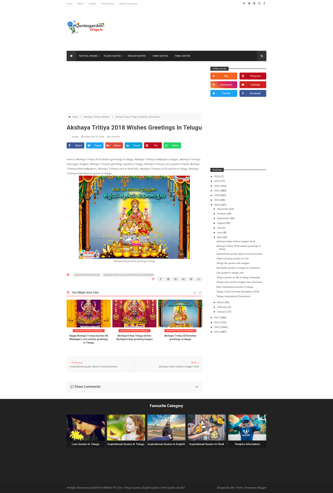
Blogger (262, 487)
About (81, 3)
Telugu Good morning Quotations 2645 (237, 291)
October (222, 213)
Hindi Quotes (160, 56)
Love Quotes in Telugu (85, 444)
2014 (217, 331)
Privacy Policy (107, 3)
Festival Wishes (88, 56)
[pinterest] (254, 3)
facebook (255, 93)
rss (226, 76)
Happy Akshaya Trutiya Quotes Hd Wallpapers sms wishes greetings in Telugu (88, 339)
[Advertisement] (134, 89)
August (221, 223)
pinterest (255, 76)
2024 (217, 176)
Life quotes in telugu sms (230, 272)
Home (70, 3)
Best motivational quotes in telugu (234, 286)
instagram (226, 85)
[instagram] (259, 3)
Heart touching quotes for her (232, 258)
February (222, 307)
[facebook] (264, 3)
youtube (255, 85)
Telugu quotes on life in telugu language (238, 277)
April (220, 237)
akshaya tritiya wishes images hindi (235, 241)
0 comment (114, 136)
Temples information (247, 444)
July (219, 227)
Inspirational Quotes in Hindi (206, 444)
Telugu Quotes (112, 56)
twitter (226, 93)
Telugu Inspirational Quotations (233, 296)
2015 (217, 327)
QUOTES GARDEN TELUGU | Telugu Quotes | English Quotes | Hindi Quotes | (134, 487)
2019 (217, 200)
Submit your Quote (128, 3)
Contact (92, 3)
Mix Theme (237, 487)
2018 (217, 204)
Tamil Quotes (182, 56)
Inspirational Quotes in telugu (126, 444)
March (221, 302)
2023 (217, 181)
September (223, 218)
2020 (217, 195)
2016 (217, 322)
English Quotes (137, 56)
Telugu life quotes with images (232, 263)
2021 (217, 190)
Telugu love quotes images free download (239, 282)
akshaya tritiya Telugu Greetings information (137, 117)
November (223, 209)
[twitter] (249, 3)
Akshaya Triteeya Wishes (97, 117)
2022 (217, 185)
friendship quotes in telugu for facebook (238, 267)
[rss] (244, 3)
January (222, 311)
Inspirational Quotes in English (166, 444)
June (220, 232)
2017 (217, 317)
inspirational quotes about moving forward (239, 253)
